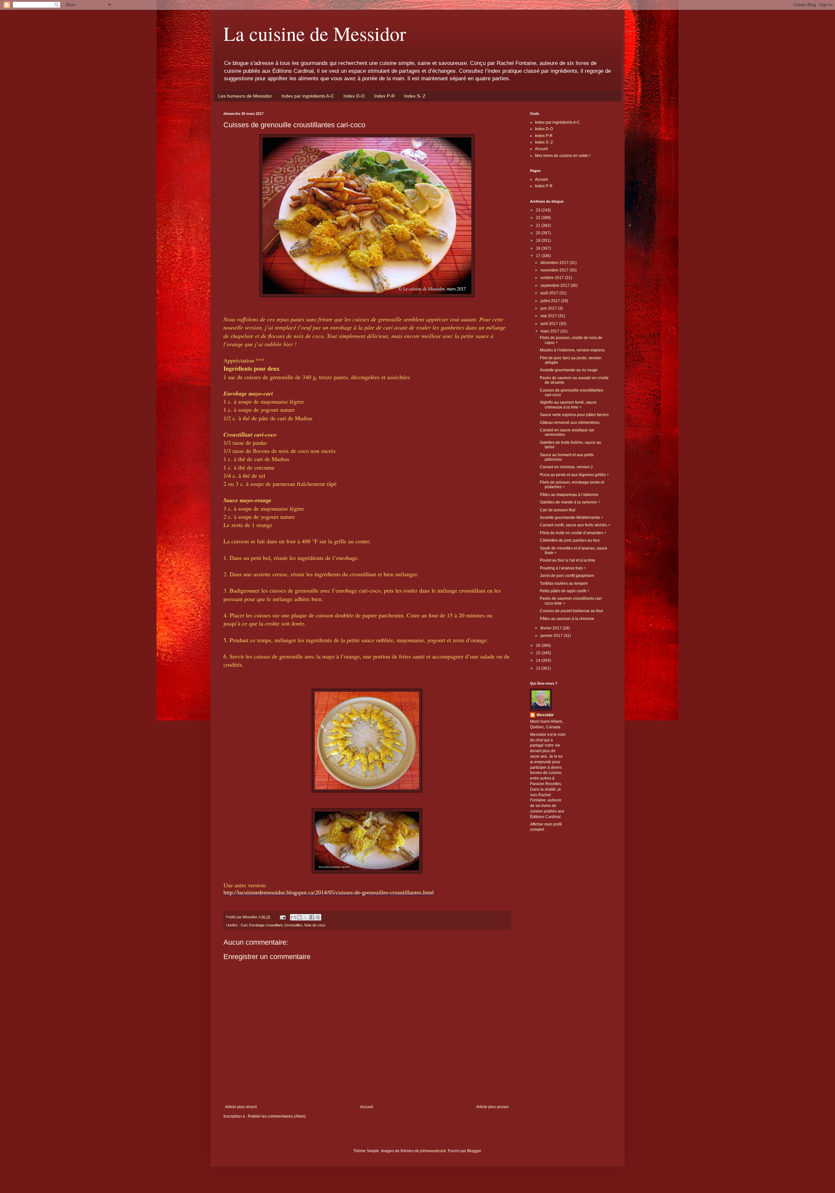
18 (538, 248)
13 (538, 668)
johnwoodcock (433, 1151)
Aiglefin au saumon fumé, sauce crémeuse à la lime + (568, 404)
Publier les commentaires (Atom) (277, 1116)
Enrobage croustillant (265, 925)
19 (538, 240)
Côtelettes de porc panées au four (570, 540)
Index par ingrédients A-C (307, 96)
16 (538, 645)
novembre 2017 (554, 270)
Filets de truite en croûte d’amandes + (573, 533)
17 (538, 256)
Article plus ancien (492, 1107)
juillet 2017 (550, 301)
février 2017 (551, 628)
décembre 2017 (554, 262)
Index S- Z (415, 96)
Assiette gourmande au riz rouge (569, 370)
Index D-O (354, 96)
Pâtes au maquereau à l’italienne (569, 494)
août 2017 (549, 293)
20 (538, 233)
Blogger (474, 1151)
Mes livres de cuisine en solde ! (562, 155)
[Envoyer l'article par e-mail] (282, 917)
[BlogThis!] (299, 917)
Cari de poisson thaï (557, 510)
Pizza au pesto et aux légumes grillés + (574, 475)
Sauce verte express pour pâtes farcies (574, 414)
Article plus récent (241, 1107)
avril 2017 (549, 323)
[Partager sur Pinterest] (318, 917)
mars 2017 (550, 331)
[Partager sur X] (305, 917)
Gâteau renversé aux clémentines (570, 422)
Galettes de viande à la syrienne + (570, 502)
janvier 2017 (552, 635)
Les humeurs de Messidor (245, 96)
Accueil (366, 1107)
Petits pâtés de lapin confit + (564, 591)
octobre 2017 (552, 277)
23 (538, 210)
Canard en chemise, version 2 (566, 467)
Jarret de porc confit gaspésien (567, 575)
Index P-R (384, 96)
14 (538, 660)
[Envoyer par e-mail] (293, 917)
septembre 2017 (555, 285)
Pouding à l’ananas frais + (563, 568)
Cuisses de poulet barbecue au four (571, 611)
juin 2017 (549, 308)
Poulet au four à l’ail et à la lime (567, 560)
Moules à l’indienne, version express (572, 350)
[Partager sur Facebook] (312, 917)
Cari (244, 925)
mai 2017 (549, 316)
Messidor (545, 715)
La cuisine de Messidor (314, 33)
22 (538, 217)
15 (538, 653)
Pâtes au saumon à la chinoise (567, 618)
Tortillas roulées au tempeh (564, 583)
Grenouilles (293, 925)
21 (538, 225)
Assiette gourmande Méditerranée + (571, 517)
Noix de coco (314, 925)
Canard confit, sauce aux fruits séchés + (575, 525)
